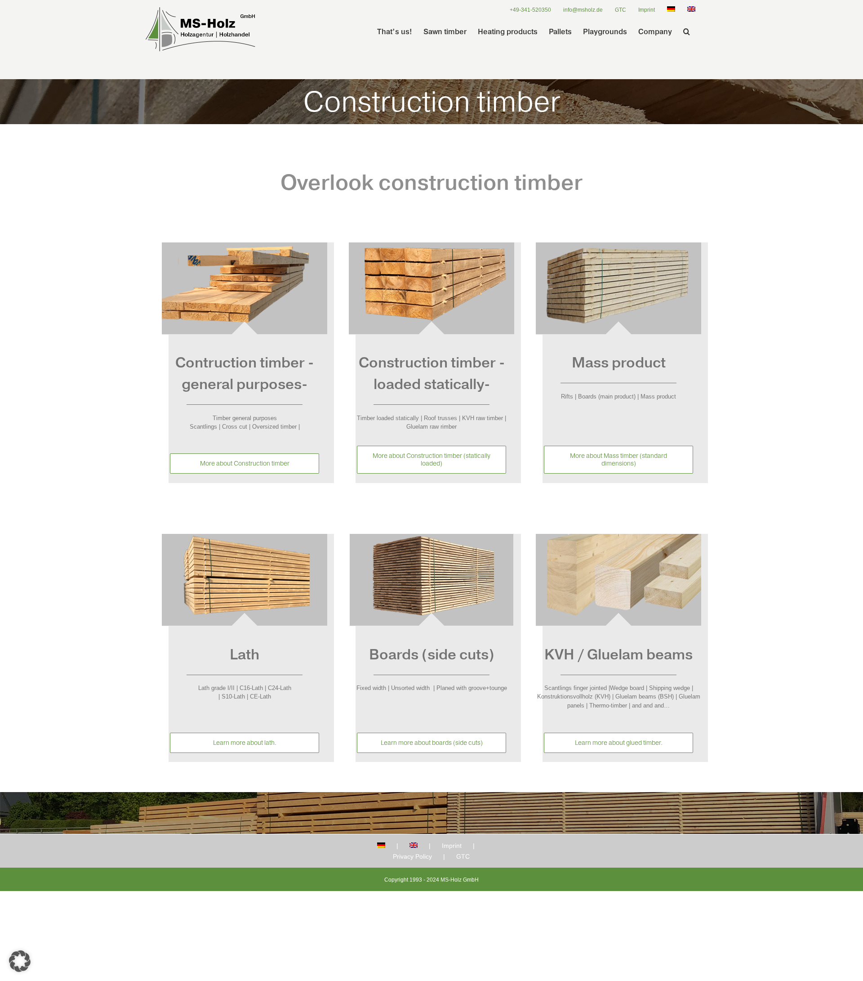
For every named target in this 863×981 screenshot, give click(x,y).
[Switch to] (671, 10)
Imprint (452, 845)
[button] (686, 31)
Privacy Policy (412, 856)
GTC (463, 856)
